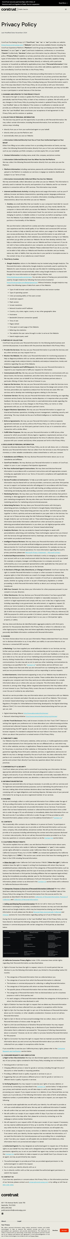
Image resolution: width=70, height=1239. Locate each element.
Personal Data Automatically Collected (47, 912)
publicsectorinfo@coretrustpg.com (13, 1210)
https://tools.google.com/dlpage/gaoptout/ (22, 283)
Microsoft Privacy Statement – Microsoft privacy (42, 553)
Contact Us (31, 665)
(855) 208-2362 (6, 1208)
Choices (5, 915)
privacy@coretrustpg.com (38, 1182)
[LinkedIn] (2, 1214)
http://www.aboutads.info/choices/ (36, 713)
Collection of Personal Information (47, 897)
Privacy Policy (34, 1236)
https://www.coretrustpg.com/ (12, 45)
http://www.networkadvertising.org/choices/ (41, 716)
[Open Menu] (66, 9)
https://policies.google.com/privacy (19, 277)
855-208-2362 (8, 1185)
